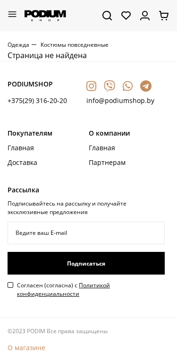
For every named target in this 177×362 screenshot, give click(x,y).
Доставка (22, 162)
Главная (21, 147)
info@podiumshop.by (120, 100)
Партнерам (107, 162)
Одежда (18, 45)
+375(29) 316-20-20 (37, 100)
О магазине (26, 347)
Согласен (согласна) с (63, 289)
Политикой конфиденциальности (63, 289)
